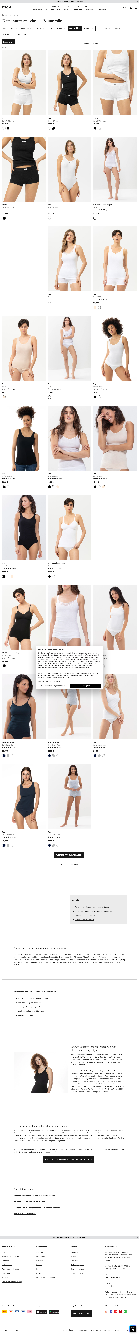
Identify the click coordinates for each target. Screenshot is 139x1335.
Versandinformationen (10, 1256)
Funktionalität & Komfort (84, 920)
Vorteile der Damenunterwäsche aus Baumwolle (93, 911)
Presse (39, 1265)
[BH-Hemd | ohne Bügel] (115, 169)
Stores (75, 6)
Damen (55, 6)
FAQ (4, 1252)
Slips (58, 10)
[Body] (69, 169)
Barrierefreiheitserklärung (12, 1282)
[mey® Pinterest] (120, 1311)
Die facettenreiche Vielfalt (85, 915)
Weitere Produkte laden (69, 855)
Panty (33, 1135)
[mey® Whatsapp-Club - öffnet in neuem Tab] (125, 1311)
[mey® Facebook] (111, 1311)
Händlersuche (76, 1252)
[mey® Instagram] (106, 1311)
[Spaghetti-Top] (115, 617)
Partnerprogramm (77, 1265)
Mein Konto (75, 1260)
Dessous (66, 10)
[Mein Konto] (130, 7)
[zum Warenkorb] (135, 7)
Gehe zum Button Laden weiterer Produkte (7, 58)
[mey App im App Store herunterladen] (41, 1312)
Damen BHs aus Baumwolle (25, 1214)
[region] (24, 82)
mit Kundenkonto (70, 1237)
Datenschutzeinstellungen (101, 1330)
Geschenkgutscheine (79, 1269)
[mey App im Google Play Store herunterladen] (54, 1312)
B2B (38, 1269)
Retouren (5, 1260)
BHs (52, 10)
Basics (92, 1059)
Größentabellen (77, 1273)
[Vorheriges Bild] (5, 83)
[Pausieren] (137, 1)
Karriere (39, 1260)
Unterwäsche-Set (104, 1138)
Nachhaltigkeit (42, 1256)
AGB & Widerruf (68, 1330)
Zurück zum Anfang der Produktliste (21, 872)
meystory (40, 1273)
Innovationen (37, 10)
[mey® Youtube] (115, 1311)
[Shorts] (115, 82)
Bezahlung (6, 1273)
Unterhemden (111, 1130)
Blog (84, 6)
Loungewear (102, 10)
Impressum (119, 1330)
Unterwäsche (77, 10)
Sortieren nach (105, 28)
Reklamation (7, 1265)
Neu (46, 10)
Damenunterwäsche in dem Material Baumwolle (93, 907)
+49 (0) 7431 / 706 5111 (113, 1277)
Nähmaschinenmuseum (45, 1277)
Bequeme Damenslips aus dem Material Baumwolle (34, 1195)
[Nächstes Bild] (42, 83)
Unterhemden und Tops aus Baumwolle (29, 1201)
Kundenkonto (80, 1)
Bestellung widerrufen (10, 1269)
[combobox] (125, 28)
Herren (65, 6)
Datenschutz (83, 1330)
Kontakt (5, 1277)
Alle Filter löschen (91, 43)
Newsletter (75, 1256)
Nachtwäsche (89, 10)
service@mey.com (112, 1286)
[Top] (24, 82)
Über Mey (40, 1252)
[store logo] (6, 7)
